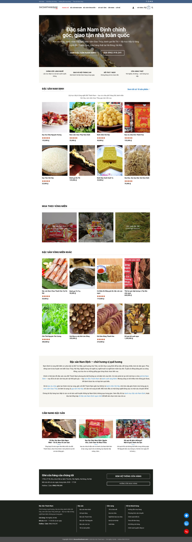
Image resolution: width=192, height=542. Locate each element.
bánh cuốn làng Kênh (109, 379)
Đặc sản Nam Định (76, 7)
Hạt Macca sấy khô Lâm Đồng (80, 336)
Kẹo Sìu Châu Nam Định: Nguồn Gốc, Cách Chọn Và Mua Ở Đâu (96, 441)
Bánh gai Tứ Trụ (75, 291)
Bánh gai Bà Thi (75, 178)
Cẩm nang (111, 7)
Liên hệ (118, 7)
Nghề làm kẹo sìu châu (115, 517)
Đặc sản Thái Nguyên (86, 520)
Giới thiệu (41, 1)
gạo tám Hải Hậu (77, 389)
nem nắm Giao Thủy (50, 389)
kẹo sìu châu (52, 386)
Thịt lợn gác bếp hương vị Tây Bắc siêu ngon (135, 292)
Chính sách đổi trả (133, 517)
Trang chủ (65, 7)
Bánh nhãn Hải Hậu (103, 135)
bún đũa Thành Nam (92, 379)
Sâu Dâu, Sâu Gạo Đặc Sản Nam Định (136, 178)
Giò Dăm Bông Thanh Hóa (105, 336)
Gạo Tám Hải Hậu (48, 178)
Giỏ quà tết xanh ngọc (131, 336)
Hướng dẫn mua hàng (65, 1)
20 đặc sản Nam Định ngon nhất (90, 396)
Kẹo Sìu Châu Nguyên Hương (52, 135)
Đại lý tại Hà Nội (113, 520)
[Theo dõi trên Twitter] (150, 1)
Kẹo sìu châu (112, 513)
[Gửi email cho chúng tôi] (152, 1)
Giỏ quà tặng (102, 7)
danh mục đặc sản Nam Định (134, 393)
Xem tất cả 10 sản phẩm (138, 89)
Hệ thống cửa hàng (51, 1)
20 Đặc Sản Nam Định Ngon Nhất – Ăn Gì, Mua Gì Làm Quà (59, 441)
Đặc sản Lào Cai (85, 524)
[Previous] (45, 432)
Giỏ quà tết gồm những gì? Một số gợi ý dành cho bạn (133, 441)
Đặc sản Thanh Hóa (86, 517)
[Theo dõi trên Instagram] (148, 1)
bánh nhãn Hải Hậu (113, 386)
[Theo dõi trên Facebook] (146, 1)
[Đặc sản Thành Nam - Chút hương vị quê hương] (49, 7)
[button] (133, 7)
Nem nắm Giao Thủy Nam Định (80, 135)
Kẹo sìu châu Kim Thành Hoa (134, 135)
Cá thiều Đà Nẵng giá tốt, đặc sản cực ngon (109, 292)
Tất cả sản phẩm (85, 528)
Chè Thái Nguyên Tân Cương (51, 336)
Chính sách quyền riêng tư (136, 528)
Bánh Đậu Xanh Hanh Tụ (105, 178)
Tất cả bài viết (113, 509)
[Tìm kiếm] (152, 7)
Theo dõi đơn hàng (78, 1)
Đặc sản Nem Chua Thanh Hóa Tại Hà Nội (54, 292)
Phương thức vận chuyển (136, 513)
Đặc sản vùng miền (89, 7)
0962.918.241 (53, 524)
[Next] (147, 432)
